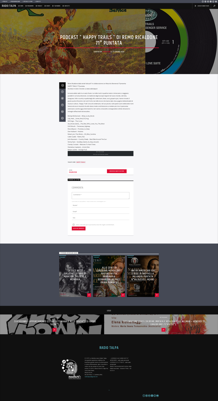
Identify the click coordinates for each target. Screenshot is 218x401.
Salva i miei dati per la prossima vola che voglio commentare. (95, 225)
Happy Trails (81, 162)
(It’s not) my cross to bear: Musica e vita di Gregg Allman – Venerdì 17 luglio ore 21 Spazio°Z (164, 323)
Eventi (48, 6)
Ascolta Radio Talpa (203, 6)
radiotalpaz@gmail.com (91, 376)
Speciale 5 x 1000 (28, 1)
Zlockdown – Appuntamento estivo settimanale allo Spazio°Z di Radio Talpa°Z (55, 323)
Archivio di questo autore (117, 171)
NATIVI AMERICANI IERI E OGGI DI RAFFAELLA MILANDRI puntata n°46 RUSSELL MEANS (143, 275)
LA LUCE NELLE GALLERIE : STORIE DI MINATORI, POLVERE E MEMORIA (75, 275)
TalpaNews (57, 6)
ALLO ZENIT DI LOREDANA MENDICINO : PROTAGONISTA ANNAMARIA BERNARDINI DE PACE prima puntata (109, 275)
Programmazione (15, 1)
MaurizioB (106, 51)
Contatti (38, 1)
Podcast (5, 1)
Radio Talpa (9, 6)
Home (21, 6)
